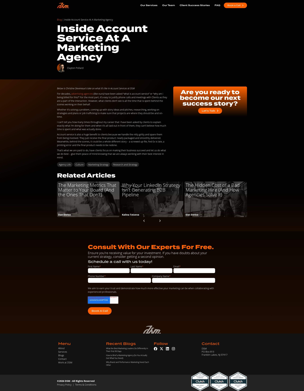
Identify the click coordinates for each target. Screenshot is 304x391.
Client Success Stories (195, 5)
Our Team (168, 5)
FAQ (217, 5)
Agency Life (65, 164)
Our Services (148, 5)
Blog (59, 19)
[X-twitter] (161, 349)
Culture (79, 164)
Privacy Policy (64, 384)
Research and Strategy (125, 164)
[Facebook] (155, 349)
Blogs (61, 355)
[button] (143, 220)
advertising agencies (82, 93)
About (61, 348)
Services (62, 352)
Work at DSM (65, 362)
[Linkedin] (167, 349)
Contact (62, 359)
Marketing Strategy (98, 164)
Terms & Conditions (85, 384)
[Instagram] (173, 349)
